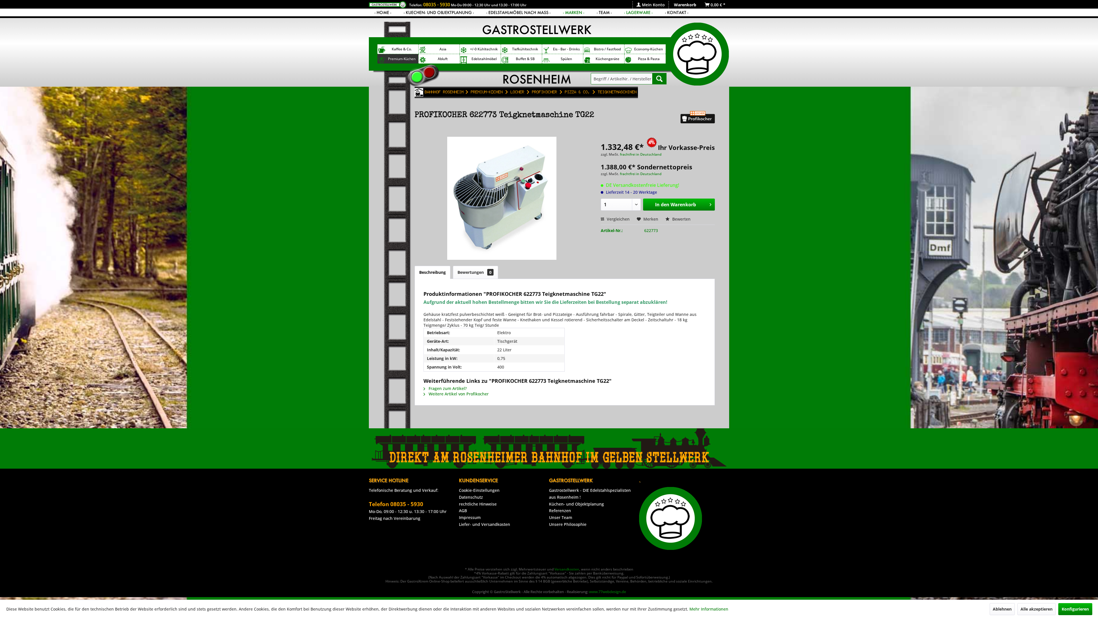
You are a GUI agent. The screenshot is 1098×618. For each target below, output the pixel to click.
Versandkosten (566, 569)
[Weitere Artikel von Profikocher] (698, 121)
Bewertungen (475, 272)
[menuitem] (650, 4)
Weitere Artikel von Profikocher (458, 394)
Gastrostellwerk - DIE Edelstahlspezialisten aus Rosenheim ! (590, 494)
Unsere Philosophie (567, 524)
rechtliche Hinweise (478, 504)
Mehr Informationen (708, 609)
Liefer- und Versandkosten (484, 524)
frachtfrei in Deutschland (640, 154)
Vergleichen (618, 219)
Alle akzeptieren (1037, 609)
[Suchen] (659, 78)
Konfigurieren (1075, 609)
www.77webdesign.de (607, 591)
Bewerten (681, 219)
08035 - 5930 (436, 4)
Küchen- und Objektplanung (576, 504)
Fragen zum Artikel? (447, 388)
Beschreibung (432, 272)
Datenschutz (471, 497)
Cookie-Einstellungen (479, 490)
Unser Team (560, 517)
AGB (463, 510)
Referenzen (560, 510)
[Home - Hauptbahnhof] (419, 92)
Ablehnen (1002, 609)
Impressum (470, 517)
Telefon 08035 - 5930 (396, 504)
